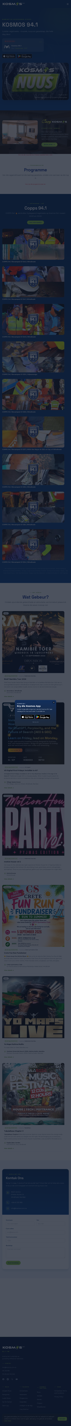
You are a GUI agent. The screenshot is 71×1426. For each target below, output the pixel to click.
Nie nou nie (35, 722)
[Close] (54, 702)
